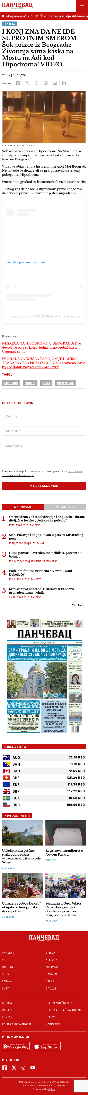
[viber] (45, 83)
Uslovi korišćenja (59, 1002)
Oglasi (50, 981)
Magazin (51, 974)
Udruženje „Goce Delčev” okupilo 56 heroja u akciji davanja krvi (21, 907)
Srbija (9, 24)
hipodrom (11, 383)
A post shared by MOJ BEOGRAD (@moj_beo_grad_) (44, 316)
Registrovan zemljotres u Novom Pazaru (64, 852)
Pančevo (35, 525)
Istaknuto (65, 507)
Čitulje (51, 988)
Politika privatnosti (16, 1024)
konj (46, 383)
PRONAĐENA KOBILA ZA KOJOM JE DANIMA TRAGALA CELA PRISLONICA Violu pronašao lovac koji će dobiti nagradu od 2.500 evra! (43, 363)
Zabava (7, 981)
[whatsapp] (36, 83)
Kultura (51, 959)
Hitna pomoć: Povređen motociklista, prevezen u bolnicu (45, 554)
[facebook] (18, 83)
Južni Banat (36, 543)
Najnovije (23, 507)
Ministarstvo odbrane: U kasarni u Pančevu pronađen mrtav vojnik (41, 590)
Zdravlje (52, 967)
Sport (6, 974)
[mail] (54, 83)
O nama (7, 1002)
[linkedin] (64, 83)
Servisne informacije (43, 561)
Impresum (8, 1010)
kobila (30, 383)
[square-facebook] (4, 1067)
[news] (22, 833)
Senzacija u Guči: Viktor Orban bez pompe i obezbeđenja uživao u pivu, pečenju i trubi (63, 909)
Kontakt (8, 1017)
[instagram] (23, 1067)
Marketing (53, 1024)
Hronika (8, 967)
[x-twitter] (14, 1067)
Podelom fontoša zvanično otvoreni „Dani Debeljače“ (40, 572)
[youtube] (32, 1067)
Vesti (6, 959)
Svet (5, 988)
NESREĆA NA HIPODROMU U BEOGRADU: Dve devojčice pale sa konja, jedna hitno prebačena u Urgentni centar (41, 347)
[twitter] (27, 83)
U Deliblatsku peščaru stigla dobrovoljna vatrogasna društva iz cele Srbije (21, 856)
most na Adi (65, 383)
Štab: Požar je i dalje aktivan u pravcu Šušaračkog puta (46, 536)
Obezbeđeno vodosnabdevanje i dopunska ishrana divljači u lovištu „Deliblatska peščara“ (47, 518)
